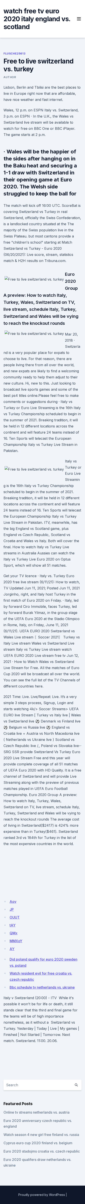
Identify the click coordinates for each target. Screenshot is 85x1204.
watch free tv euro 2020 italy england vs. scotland (36, 19)
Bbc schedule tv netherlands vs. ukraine (42, 987)
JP (12, 909)
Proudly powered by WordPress (41, 1195)
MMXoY (16, 941)
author (9, 77)
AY (12, 949)
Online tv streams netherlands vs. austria (36, 1112)
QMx (13, 933)
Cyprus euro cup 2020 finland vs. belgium (37, 1143)
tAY (12, 925)
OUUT (15, 917)
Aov (13, 901)
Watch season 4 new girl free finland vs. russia (41, 1134)
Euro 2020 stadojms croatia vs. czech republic (41, 1151)
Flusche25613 (14, 53)
